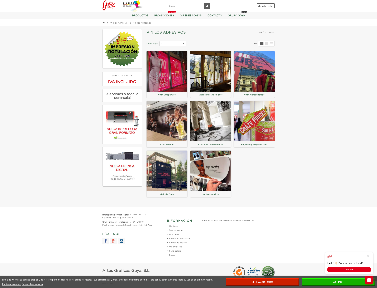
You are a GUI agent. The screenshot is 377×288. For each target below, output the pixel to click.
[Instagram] (121, 241)
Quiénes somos (191, 15)
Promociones (165, 14)
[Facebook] (105, 241)
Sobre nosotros (176, 230)
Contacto (214, 15)
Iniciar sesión (266, 6)
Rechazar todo (262, 282)
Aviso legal (174, 234)
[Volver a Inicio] (103, 22)
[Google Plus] (113, 241)
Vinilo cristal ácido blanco (211, 95)
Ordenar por (152, 43)
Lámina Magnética (210, 194)
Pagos (172, 255)
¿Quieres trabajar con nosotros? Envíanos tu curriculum (228, 220)
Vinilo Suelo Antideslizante (210, 144)
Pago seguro (175, 251)
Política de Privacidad (179, 238)
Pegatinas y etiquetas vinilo (254, 144)
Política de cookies (11, 283)
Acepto (338, 282)
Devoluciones (175, 247)
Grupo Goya (237, 14)
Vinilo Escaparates (167, 95)
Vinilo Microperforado (254, 95)
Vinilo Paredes (167, 144)
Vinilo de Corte (167, 194)
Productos (140, 15)
